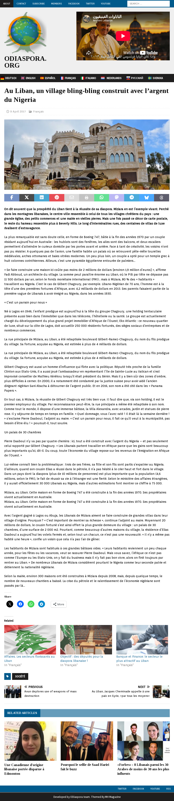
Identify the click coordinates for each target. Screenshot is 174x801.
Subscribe (38, 3)
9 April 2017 (18, 111)
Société (20, 676)
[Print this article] (86, 198)
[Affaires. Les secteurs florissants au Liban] (30, 639)
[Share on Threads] (161, 198)
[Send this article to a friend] (71, 198)
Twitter (90, 3)
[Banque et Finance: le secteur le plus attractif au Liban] (142, 639)
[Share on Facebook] (11, 198)
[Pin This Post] (56, 198)
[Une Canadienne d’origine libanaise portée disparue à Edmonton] (30, 741)
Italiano (91, 78)
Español (50, 78)
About (6, 3)
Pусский (137, 78)
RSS (168, 788)
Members (56, 3)
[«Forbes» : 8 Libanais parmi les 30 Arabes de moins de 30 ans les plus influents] (143, 741)
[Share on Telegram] (131, 198)
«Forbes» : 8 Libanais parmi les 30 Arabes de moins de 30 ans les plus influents (143, 769)
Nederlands (114, 78)
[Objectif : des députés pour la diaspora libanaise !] (86, 639)
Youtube (155, 788)
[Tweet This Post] (26, 198)
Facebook (74, 3)
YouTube (106, 3)
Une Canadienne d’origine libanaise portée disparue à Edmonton (24, 769)
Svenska (158, 78)
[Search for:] (148, 3)
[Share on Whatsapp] (101, 198)
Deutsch (10, 78)
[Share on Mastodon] (116, 198)
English (30, 78)
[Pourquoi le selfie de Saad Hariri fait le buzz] (87, 741)
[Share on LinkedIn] (41, 198)
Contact (21, 3)
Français (70, 78)
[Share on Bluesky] (146, 198)
